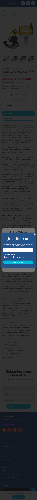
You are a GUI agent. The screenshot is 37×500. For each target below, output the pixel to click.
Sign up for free (18, 262)
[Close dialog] (35, 234)
